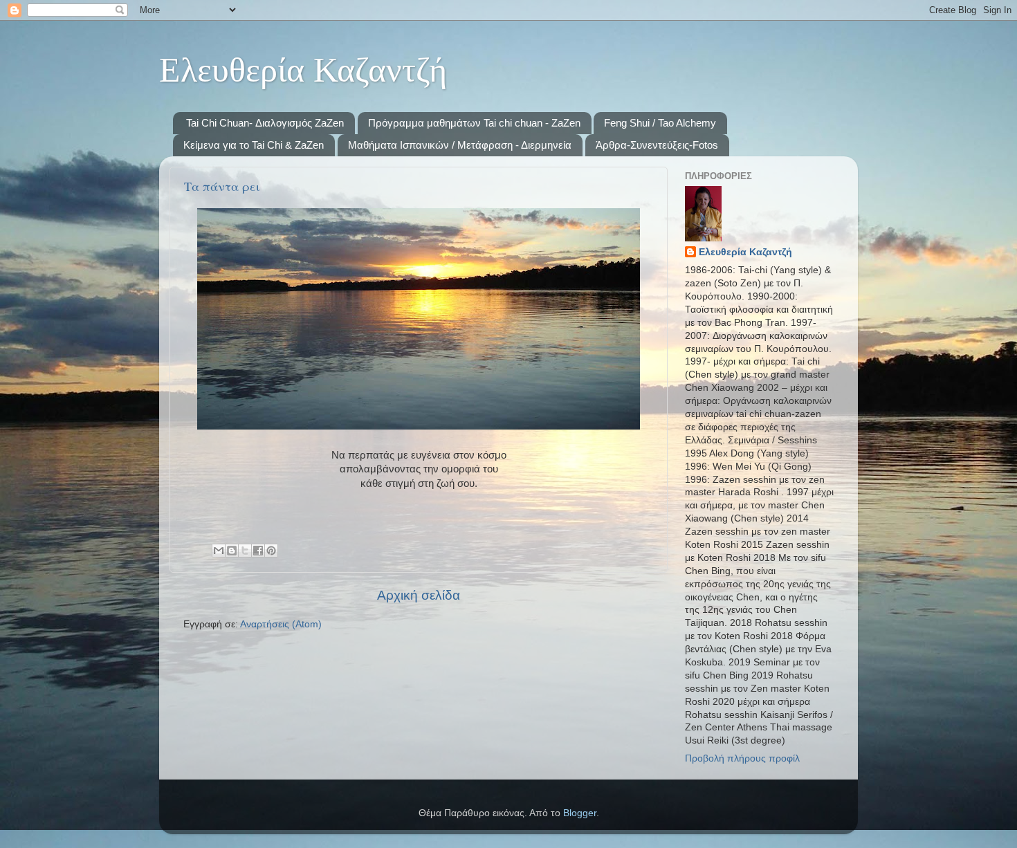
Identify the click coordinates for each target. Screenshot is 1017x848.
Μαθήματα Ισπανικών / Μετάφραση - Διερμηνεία (459, 145)
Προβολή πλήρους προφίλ (742, 758)
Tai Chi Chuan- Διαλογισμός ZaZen (265, 123)
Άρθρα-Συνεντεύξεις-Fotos (657, 145)
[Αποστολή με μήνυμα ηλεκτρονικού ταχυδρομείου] (219, 550)
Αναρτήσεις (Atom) (281, 624)
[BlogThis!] (232, 550)
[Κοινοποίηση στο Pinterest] (271, 550)
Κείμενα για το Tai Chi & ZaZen (253, 145)
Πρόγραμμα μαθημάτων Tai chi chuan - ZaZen (474, 123)
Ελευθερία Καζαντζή (745, 252)
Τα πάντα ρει (222, 186)
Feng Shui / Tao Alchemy (660, 123)
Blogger (579, 813)
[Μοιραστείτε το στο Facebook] (258, 550)
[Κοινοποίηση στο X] (245, 550)
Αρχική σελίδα (418, 595)
